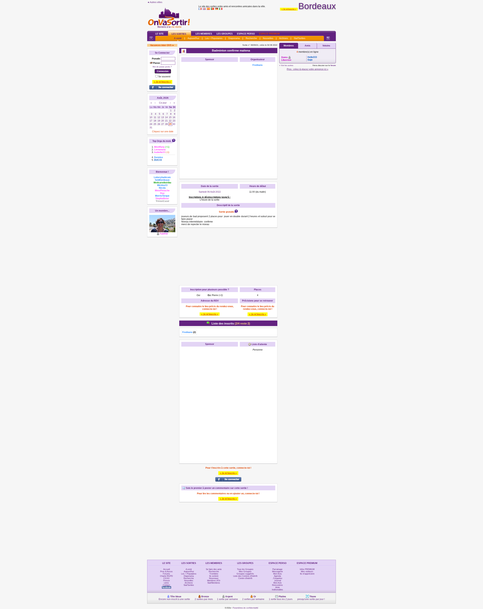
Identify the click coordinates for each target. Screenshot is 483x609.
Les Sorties (179, 34)
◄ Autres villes (154, 2)
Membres (289, 45)
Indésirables (277, 589)
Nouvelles (268, 38)
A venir (178, 38)
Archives (283, 38)
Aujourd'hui (193, 38)
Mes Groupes (245, 571)
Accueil (166, 569)
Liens (166, 583)
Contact (166, 585)
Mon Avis (277, 583)
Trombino (213, 574)
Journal (277, 580)
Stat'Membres (213, 583)
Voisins (326, 45)
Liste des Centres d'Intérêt (245, 576)
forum (333, 65)
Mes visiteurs (307, 571)
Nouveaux (213, 578)
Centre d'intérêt (245, 578)
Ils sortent (213, 576)
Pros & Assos (166, 571)
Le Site (159, 33)
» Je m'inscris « (288, 9)
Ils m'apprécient (307, 574)
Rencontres (277, 585)
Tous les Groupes (245, 569)
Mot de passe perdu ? (162, 67)
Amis (307, 45)
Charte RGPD (166, 576)
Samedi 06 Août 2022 (210, 192)
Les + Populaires (213, 38)
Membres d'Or (213, 580)
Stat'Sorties (299, 38)
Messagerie (277, 571)
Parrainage (277, 569)
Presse (166, 580)
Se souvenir (164, 76)
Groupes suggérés (245, 574)
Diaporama (234, 38)
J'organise (277, 578)
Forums (166, 574)
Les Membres (203, 33)
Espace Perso (246, 33)
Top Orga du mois (161, 141)
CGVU (166, 578)
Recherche (251, 38)
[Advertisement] (267, 19)
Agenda (277, 576)
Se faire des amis (214, 569)
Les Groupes (224, 33)
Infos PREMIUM (307, 569)
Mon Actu (277, 574)
